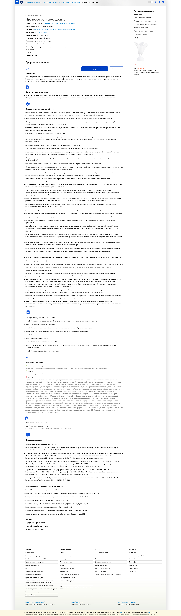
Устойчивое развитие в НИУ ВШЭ (35, 559)
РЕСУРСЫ (132, 549)
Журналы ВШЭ (133, 568)
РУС (149, 2)
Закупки (27, 568)
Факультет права (41, 32)
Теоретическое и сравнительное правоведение (59, 23)
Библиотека (132, 552)
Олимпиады (63, 559)
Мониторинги (99, 559)
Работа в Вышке (30, 595)
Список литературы (141, 34)
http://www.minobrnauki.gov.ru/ (34, 602)
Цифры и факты (30, 552)
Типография (132, 562)
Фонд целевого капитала (33, 574)
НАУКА (97, 549)
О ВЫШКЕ (29, 549)
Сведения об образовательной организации (39, 585)
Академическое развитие (102, 568)
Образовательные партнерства (69, 584)
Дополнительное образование (69, 574)
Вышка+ (62, 565)
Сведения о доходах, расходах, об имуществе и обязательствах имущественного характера (40, 581)
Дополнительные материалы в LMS (95, 69)
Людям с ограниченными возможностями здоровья (41, 589)
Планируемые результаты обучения (146, 21)
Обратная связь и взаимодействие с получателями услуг (75, 587)
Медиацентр (133, 565)
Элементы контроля (141, 28)
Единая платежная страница (34, 592)
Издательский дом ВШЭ (136, 556)
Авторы (136, 37)
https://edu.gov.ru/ (77, 602)
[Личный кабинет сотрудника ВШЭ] (159, 2)
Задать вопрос (116, 69)
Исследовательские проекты (103, 556)
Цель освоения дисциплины (143, 18)
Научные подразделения (102, 552)
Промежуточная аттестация (143, 31)
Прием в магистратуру (67, 568)
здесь (121, 612)
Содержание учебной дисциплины (145, 24)
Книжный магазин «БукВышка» (138, 559)
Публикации (132, 571)
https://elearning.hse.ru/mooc (127, 602)
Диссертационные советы (103, 562)
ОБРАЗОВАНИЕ (65, 549)
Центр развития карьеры (67, 577)
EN (151, 2)
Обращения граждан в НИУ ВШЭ (35, 571)
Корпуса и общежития (32, 565)
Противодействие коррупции (34, 577)
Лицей (62, 552)
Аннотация (138, 14)
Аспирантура (64, 571)
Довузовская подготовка (67, 556)
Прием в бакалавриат (66, 562)
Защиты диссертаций (101, 565)
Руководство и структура (33, 556)
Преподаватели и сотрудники (34, 562)
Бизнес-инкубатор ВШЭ (67, 581)
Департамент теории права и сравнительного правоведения (54, 29)
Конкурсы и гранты (100, 571)
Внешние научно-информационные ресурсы (108, 574)
